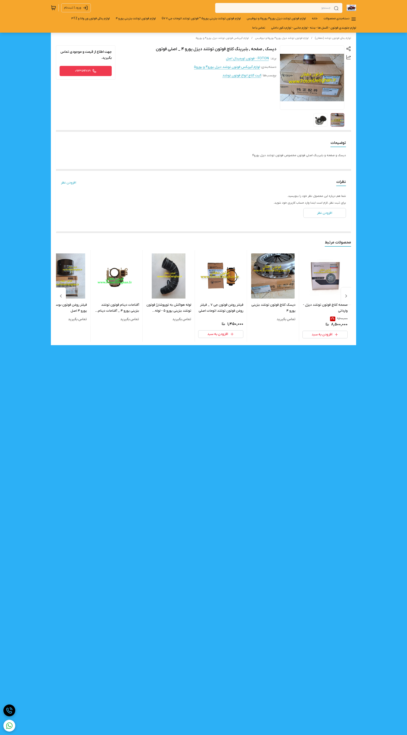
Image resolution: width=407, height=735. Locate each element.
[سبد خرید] (53, 7)
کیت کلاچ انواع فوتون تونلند (241, 75)
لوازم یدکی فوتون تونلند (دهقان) (333, 38)
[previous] (346, 296)
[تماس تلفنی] (9, 710)
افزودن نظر (68, 183)
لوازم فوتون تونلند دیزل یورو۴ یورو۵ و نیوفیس (282, 38)
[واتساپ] (9, 726)
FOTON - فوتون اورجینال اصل (247, 58)
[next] (61, 296)
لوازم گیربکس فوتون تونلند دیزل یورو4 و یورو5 (222, 38)
